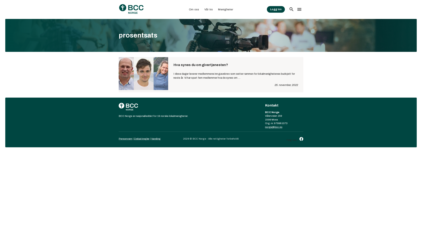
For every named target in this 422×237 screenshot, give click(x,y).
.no (280, 127)
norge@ (270, 127)
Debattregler (142, 138)
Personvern (125, 138)
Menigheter (225, 9)
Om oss (194, 9)
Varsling (156, 138)
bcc (277, 127)
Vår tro (208, 9)
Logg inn (276, 9)
